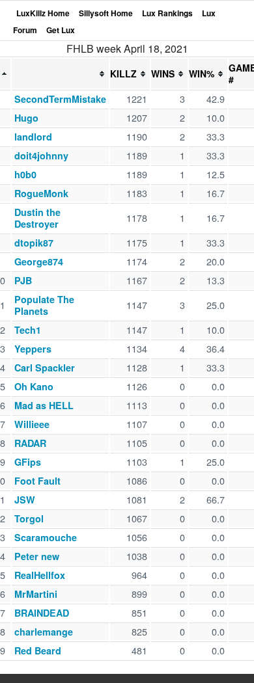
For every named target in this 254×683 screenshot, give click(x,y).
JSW (24, 499)
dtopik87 (33, 242)
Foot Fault (37, 480)
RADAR (30, 442)
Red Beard (37, 650)
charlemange (43, 631)
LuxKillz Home (43, 13)
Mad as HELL (44, 405)
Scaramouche (45, 537)
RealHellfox (39, 575)
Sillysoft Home (106, 13)
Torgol (29, 518)
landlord (33, 136)
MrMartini (35, 593)
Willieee (31, 424)
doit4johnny (41, 155)
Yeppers (32, 348)
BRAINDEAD (41, 612)
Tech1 (27, 329)
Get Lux (60, 30)
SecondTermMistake (60, 98)
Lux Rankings (167, 13)
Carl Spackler (44, 367)
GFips (27, 461)
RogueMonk (41, 193)
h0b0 (25, 174)
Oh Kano (33, 386)
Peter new (36, 556)
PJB (23, 280)
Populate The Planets (44, 305)
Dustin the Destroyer (37, 218)
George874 (38, 261)
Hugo (26, 117)
